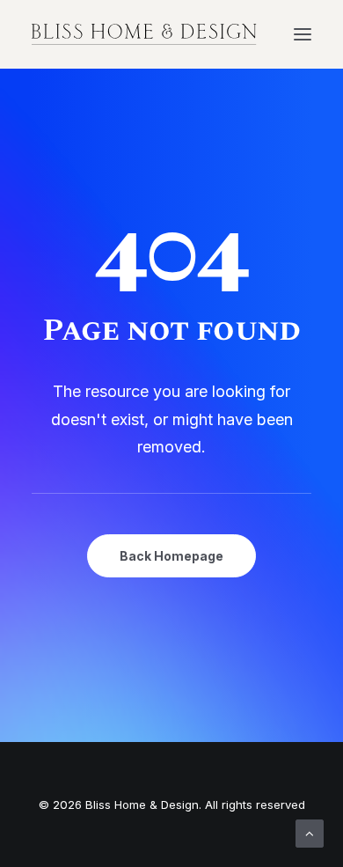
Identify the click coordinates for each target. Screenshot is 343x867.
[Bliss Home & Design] (144, 34)
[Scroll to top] (310, 832)
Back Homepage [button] (171, 555)
